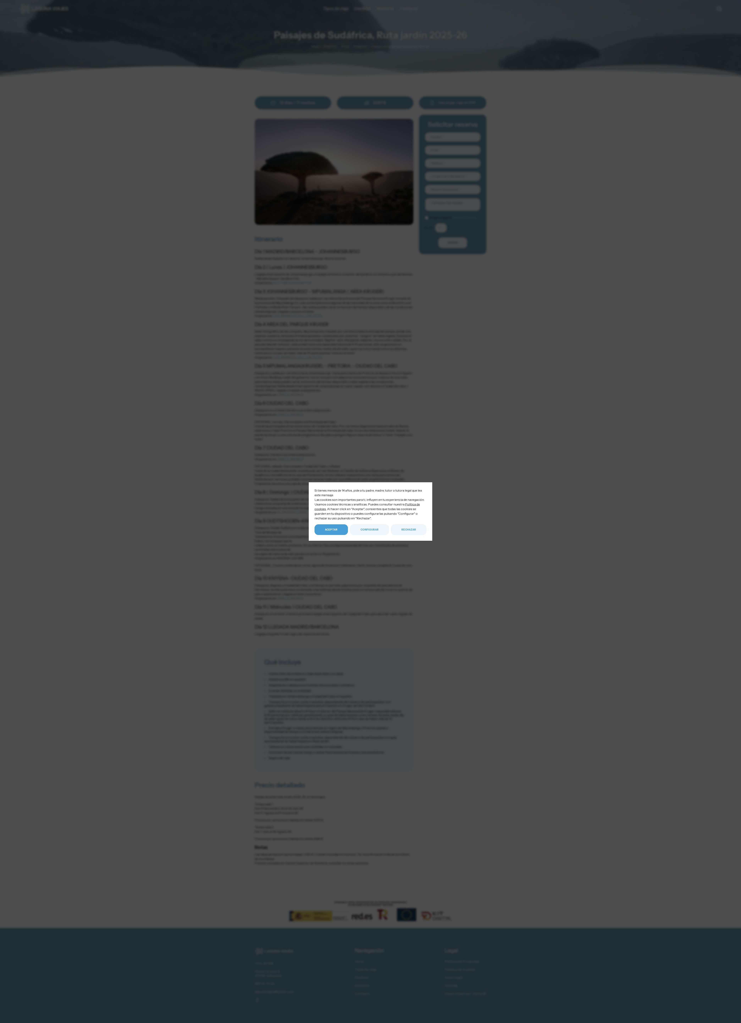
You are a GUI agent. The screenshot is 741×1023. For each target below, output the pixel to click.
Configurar (369, 529)
